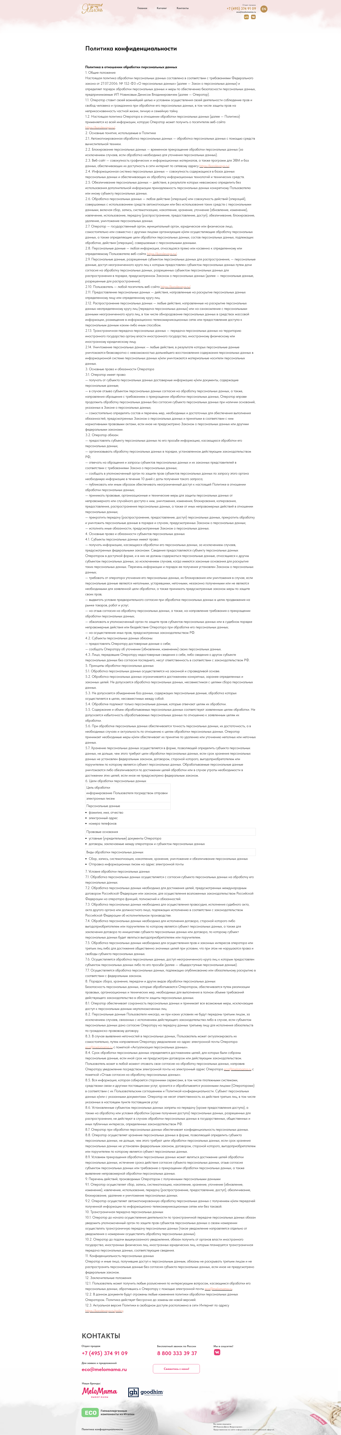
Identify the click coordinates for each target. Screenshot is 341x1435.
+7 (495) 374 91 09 (105, 1353)
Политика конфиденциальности (102, 1429)
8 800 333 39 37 (177, 1353)
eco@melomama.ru (99, 1047)
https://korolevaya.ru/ (100, 127)
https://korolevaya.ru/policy (104, 1311)
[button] (176, 1368)
